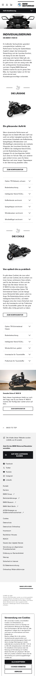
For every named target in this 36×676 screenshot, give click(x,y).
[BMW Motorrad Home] (26, 5)
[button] (3, 4)
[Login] (7, 4)
